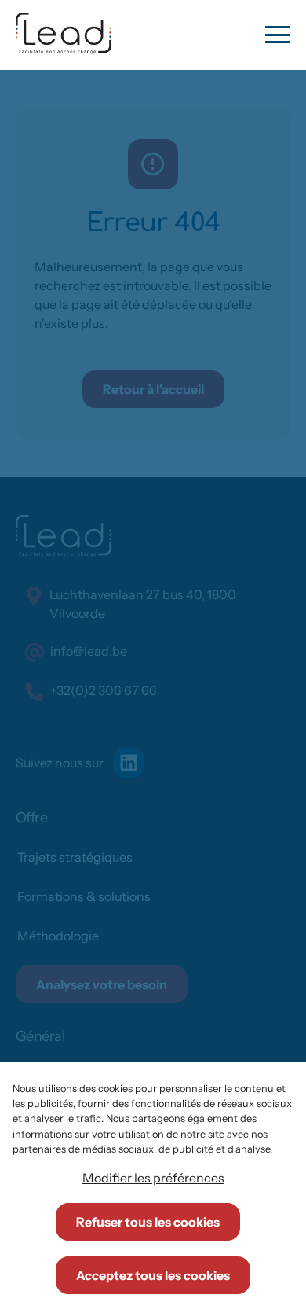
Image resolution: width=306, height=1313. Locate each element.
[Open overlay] (277, 34)
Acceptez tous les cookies (153, 1275)
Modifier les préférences (153, 1178)
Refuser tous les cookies (148, 1222)
